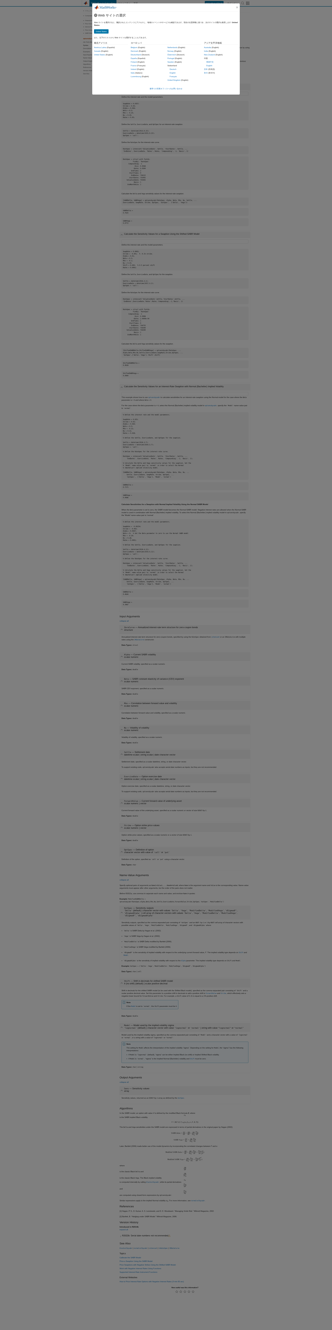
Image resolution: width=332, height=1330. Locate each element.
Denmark (134, 51)
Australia (207, 47)
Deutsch (173, 69)
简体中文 (210, 62)
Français (173, 76)
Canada (97, 51)
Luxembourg (136, 76)
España (134, 58)
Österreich (171, 55)
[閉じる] (237, 7)
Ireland (133, 69)
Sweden (170, 62)
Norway (170, 51)
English (173, 73)
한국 (206, 73)
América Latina (100, 47)
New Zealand (209, 55)
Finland (134, 62)
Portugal (170, 58)
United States (99, 55)
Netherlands (172, 47)
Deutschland (136, 55)
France (134, 66)
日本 (206, 69)
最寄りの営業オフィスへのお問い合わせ (166, 89)
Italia (133, 73)
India (206, 51)
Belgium (134, 47)
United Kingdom (174, 80)
